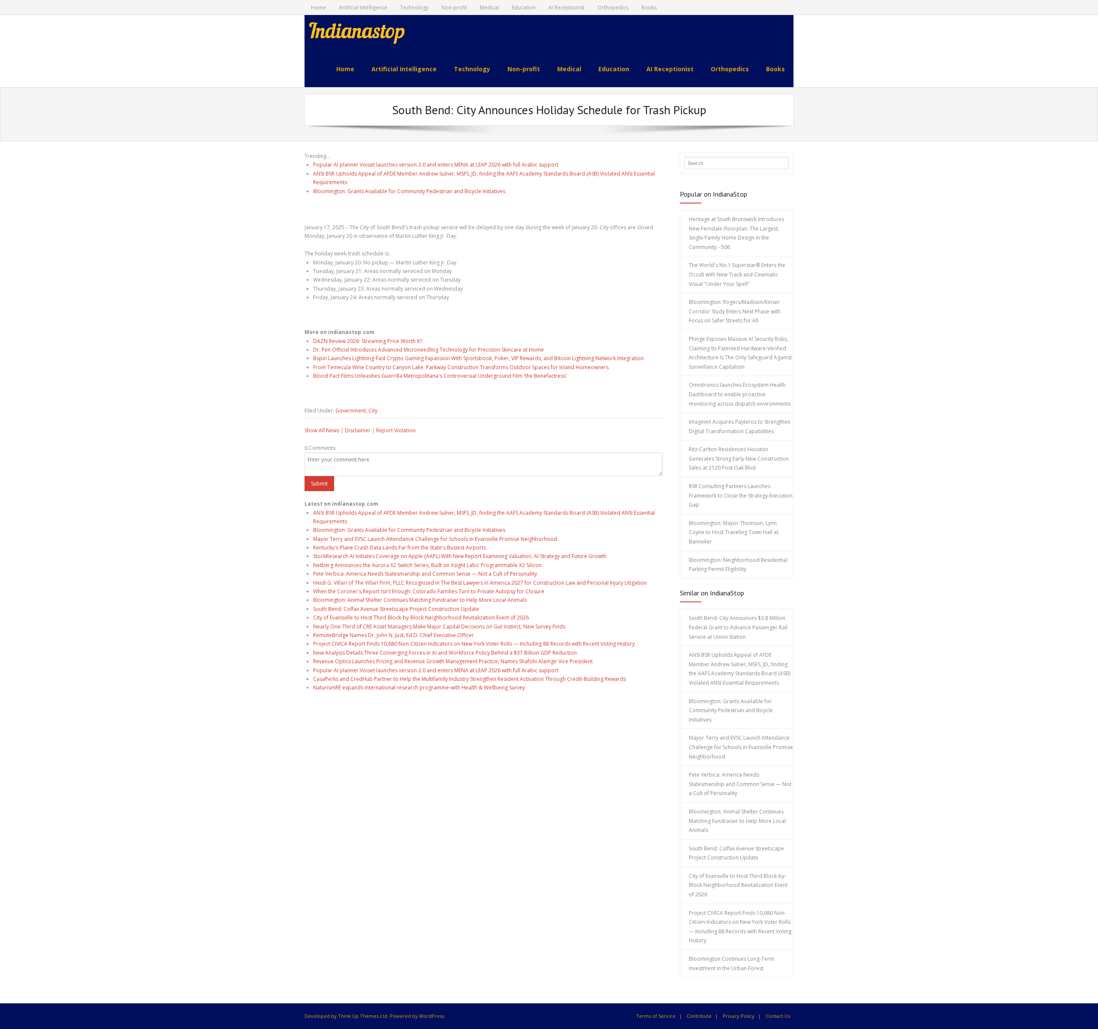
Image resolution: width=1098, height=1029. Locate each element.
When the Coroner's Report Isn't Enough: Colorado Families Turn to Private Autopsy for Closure (428, 591)
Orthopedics (612, 7)
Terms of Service (656, 1016)
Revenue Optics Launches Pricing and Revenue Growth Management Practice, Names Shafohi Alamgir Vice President (453, 661)
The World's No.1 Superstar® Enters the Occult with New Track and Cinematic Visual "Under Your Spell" (737, 274)
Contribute (699, 1016)
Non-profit (454, 7)
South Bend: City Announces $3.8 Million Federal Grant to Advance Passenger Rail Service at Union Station (738, 627)
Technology (414, 7)
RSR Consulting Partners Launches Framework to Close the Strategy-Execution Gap (741, 495)
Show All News (322, 430)
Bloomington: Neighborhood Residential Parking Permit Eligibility (738, 564)
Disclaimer (358, 430)
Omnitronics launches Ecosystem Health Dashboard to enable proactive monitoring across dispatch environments (739, 394)
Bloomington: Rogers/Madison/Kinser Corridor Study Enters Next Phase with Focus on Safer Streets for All (735, 311)
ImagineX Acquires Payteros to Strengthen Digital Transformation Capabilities (739, 426)
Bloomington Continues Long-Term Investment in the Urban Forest (731, 963)
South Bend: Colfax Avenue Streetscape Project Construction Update (396, 609)
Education (524, 7)
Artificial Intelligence (363, 7)
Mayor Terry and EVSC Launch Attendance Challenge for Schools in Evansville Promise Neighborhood (435, 539)
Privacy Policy (738, 1016)
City (372, 410)
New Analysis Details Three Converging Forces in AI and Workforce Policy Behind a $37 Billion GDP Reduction (445, 652)
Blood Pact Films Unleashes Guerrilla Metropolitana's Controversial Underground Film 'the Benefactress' (440, 375)
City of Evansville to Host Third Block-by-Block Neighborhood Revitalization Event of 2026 (421, 617)
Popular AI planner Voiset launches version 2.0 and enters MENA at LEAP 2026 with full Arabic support (435, 164)
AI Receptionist (567, 7)
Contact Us (778, 1016)
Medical (489, 7)
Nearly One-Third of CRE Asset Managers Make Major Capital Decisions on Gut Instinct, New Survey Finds (439, 626)
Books (649, 7)
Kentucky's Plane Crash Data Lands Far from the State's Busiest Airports (399, 547)
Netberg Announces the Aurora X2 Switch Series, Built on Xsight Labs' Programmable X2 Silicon (427, 565)
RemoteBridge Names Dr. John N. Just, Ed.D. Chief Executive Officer (393, 635)
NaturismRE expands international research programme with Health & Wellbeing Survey (419, 687)
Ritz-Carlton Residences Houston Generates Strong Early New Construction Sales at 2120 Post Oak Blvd (739, 458)
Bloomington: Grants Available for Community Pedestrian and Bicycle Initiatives (409, 191)
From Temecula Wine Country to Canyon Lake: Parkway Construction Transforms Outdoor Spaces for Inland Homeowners (461, 367)
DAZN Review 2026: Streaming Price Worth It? (367, 341)
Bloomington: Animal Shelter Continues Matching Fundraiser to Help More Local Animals (420, 600)
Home (318, 7)
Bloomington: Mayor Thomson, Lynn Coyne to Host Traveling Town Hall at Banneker (733, 532)
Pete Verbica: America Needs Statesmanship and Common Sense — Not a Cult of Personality (425, 573)
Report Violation (396, 430)
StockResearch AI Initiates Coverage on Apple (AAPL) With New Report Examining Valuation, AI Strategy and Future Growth (459, 556)
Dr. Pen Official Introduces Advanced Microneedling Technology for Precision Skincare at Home (428, 349)
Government (350, 410)
